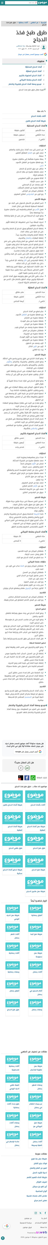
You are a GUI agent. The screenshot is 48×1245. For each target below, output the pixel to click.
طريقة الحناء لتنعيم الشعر (37, 1177)
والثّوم (9, 361)
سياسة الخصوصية (26, 1222)
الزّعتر (35, 486)
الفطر (30, 153)
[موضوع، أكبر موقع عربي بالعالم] (42, 3)
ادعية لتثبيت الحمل (40, 1172)
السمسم (28, 697)
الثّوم (34, 463)
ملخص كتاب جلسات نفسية (37, 1196)
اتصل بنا (44, 1218)
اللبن (35, 346)
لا (20, 768)
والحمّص (34, 428)
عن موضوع (28, 1218)
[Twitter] (40, 1213)
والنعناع (28, 238)
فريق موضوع (27, 1227)
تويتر (20, 777)
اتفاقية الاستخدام (41, 1222)
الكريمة (37, 514)
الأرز (25, 260)
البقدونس (30, 194)
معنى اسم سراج (40, 1200)
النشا (22, 566)
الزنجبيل (28, 588)
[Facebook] (45, 1213)
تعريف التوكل (41, 1182)
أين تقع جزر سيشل (39, 1186)
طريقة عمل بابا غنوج (39, 1158)
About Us (43, 1227)
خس (41, 165)
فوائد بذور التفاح (40, 1163)
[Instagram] (36, 1213)
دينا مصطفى (20, 45)
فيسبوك (26, 777)
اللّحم (37, 209)
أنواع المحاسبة (41, 1191)
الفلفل (24, 314)
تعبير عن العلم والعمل (38, 1168)
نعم (27, 768)
